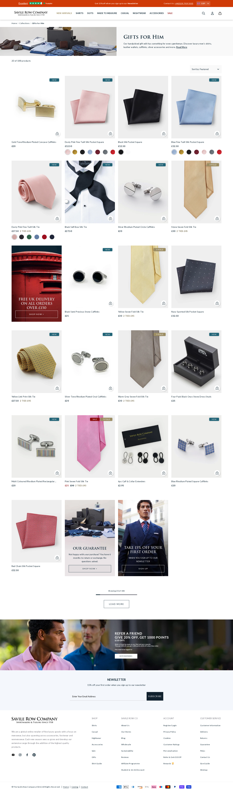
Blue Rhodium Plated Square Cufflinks (189, 481)
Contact (84, 787)
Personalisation (170, 751)
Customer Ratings (171, 744)
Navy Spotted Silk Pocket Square (187, 311)
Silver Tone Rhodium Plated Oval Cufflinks (85, 396)
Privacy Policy (169, 732)
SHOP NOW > (36, 314)
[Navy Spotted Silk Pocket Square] (196, 277)
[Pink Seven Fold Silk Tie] (90, 446)
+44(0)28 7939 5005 (184, 3)
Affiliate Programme (130, 763)
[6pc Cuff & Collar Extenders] (143, 446)
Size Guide (205, 763)
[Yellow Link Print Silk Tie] (37, 361)
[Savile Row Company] (35, 721)
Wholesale (126, 744)
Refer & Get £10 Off (172, 757)
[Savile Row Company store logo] (31, 13)
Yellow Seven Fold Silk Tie (130, 311)
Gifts (94, 757)
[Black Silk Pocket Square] (143, 107)
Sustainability (127, 751)
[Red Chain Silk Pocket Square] (37, 531)
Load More (116, 604)
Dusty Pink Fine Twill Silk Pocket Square (84, 142)
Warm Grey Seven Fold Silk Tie (133, 396)
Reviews (125, 757)
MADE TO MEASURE (107, 13)
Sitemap (203, 770)
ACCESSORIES (157, 13)
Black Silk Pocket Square (130, 142)
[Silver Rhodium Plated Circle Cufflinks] (143, 192)
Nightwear (96, 738)
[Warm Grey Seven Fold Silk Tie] (143, 361)
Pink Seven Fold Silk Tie (76, 481)
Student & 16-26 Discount (133, 770)
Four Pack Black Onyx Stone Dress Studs (191, 396)
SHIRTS (79, 13)
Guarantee (205, 744)
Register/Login (170, 725)
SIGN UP (143, 568)
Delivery (204, 732)
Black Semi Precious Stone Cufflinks (82, 311)
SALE (170, 13)
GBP (203, 3)
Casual (95, 732)
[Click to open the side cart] (220, 13)
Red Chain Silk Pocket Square (26, 566)
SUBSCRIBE (155, 696)
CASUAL (125, 13)
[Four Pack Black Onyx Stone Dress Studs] (196, 361)
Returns (203, 738)
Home (66, 787)
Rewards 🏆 (168, 763)
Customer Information (210, 725)
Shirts (94, 725)
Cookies (167, 738)
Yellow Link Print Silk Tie (23, 396)
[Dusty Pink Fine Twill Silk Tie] (37, 192)
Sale (94, 751)
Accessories (97, 744)
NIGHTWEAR (139, 13)
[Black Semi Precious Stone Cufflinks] (90, 277)
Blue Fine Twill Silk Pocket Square (187, 142)
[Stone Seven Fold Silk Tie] (196, 192)
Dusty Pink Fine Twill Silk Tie (26, 227)
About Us (125, 725)
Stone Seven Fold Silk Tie (183, 227)
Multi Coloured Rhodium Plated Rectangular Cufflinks (33, 481)
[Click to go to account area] (212, 13)
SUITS (90, 13)
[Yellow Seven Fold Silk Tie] (143, 277)
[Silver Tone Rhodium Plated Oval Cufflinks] (90, 361)
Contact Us (205, 757)
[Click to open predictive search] (203, 13)
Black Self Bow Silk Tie (76, 227)
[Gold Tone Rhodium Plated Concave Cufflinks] (37, 107)
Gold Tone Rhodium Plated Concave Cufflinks (34, 142)
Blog (123, 738)
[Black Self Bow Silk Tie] (90, 192)
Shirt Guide (97, 763)
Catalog (74, 787)
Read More (181, 47)
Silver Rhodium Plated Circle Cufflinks (136, 227)
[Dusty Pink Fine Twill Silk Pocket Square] (90, 107)
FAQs (202, 751)
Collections (24, 23)
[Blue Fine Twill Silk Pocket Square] (196, 107)
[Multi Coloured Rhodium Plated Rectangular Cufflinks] (37, 446)
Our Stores (126, 732)
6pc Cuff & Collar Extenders (131, 481)
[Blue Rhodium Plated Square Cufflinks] (196, 446)
